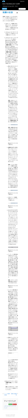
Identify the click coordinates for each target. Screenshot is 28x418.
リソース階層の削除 (7, 394)
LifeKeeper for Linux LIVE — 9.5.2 (10, 6)
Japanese (22, 1)
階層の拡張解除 (14, 394)
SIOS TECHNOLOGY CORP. (11, 4)
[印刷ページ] (17, 12)
